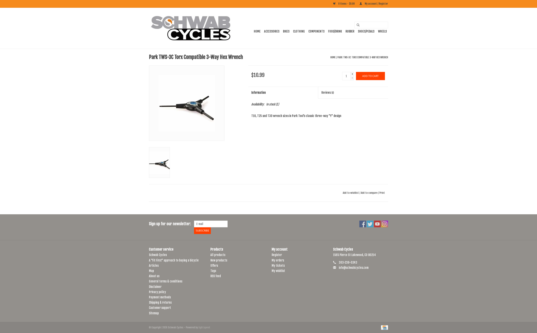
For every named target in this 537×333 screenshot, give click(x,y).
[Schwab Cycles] (191, 28)
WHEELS (382, 31)
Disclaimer (155, 287)
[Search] (357, 25)
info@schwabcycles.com (354, 267)
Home (257, 31)
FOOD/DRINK (335, 31)
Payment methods (160, 297)
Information (258, 92)
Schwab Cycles (158, 255)
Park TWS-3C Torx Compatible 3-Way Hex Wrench (363, 57)
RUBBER (349, 31)
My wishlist (278, 271)
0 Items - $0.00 (346, 3)
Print (382, 192)
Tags (213, 271)
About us (154, 276)
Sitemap (154, 313)
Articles (154, 265)
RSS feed (215, 276)
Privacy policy (157, 292)
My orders (278, 260)
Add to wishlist (351, 192)
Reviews (327, 92)
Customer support (160, 308)
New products (218, 260)
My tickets (278, 265)
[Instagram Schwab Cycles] (384, 224)
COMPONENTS (316, 31)
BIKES (286, 31)
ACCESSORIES (271, 31)
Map (151, 271)
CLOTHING (299, 31)
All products (217, 255)
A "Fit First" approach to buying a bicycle (174, 260)
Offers (214, 265)
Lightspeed (204, 327)
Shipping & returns (160, 302)
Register (277, 255)
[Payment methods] (383, 327)
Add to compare (369, 192)
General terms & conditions (165, 281)
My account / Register (376, 3)
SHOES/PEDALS (366, 31)
